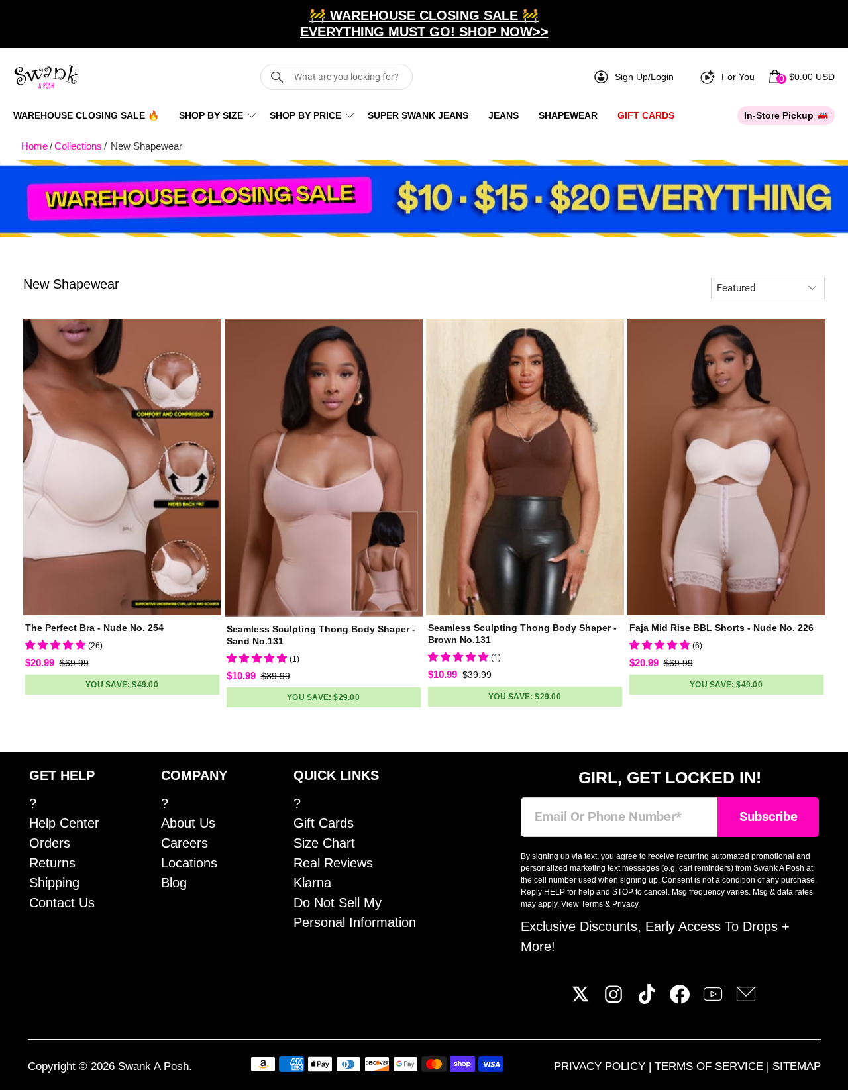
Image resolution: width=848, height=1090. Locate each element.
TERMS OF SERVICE (711, 1066)
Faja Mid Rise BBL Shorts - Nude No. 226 (721, 627)
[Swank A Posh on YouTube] (713, 999)
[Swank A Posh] (46, 76)
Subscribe (768, 816)
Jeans (503, 115)
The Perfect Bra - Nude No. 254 (94, 627)
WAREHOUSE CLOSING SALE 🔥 (86, 115)
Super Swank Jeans (418, 115)
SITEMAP (796, 1066)
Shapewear (568, 115)
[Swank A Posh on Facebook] (680, 999)
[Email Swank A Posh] (746, 999)
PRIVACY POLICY (601, 1066)
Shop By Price (305, 115)
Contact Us (62, 902)
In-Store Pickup (779, 115)
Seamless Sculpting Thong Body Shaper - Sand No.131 (321, 635)
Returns (52, 863)
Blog (174, 882)
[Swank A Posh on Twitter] (580, 999)
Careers (184, 843)
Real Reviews (333, 863)
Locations (189, 863)
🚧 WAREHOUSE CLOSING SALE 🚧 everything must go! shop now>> (424, 23)
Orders (49, 843)
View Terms (582, 904)
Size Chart (324, 843)
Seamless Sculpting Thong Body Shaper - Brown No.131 (522, 633)
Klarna (312, 882)
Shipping (54, 882)
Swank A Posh (153, 1066)
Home (34, 146)
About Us (188, 823)
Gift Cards (645, 115)
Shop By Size (211, 115)
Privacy (625, 904)
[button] (56, 644)
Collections (78, 146)
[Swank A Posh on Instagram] (613, 999)
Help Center (64, 823)
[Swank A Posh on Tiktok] (647, 999)
